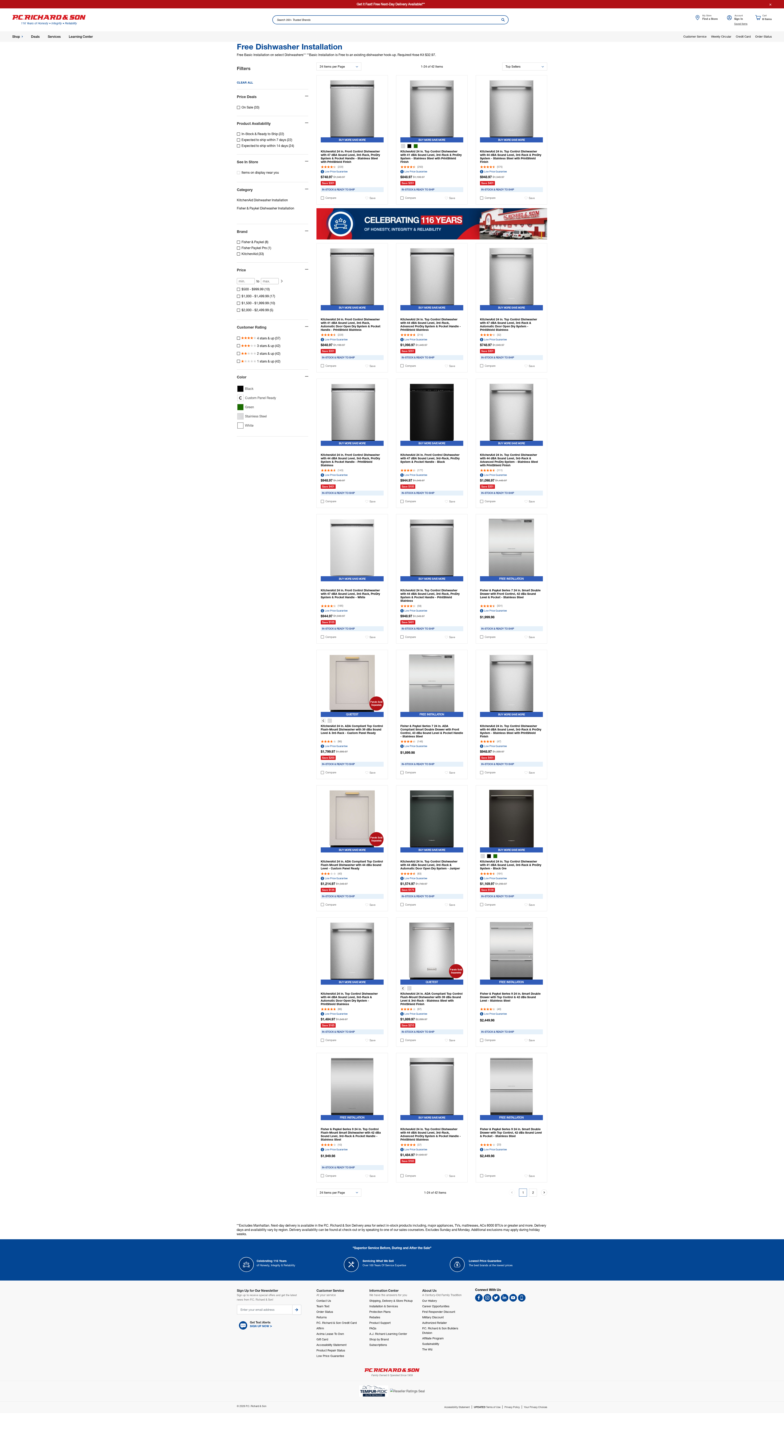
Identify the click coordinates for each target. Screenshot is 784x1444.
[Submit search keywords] (503, 19)
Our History (429, 1300)
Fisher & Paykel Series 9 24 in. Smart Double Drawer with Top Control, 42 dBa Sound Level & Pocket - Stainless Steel (511, 1132)
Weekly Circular (721, 36)
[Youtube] (513, 1298)
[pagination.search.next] (544, 1192)
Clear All (245, 82)
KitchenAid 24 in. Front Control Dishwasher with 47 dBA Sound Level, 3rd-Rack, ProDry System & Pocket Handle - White (350, 593)
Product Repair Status (330, 1350)
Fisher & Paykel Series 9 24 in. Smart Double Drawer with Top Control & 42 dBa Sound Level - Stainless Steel (510, 997)
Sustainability (430, 1344)
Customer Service (695, 36)
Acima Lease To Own (330, 1334)
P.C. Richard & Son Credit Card (336, 1322)
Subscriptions (378, 1345)
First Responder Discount (438, 1311)
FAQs (372, 1328)
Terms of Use (487, 1407)
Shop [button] (16, 37)
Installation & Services (383, 1306)
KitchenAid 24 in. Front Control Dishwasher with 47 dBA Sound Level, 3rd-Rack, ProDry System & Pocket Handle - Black (430, 458)
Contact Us (323, 1300)
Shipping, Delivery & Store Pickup (391, 1300)
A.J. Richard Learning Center (388, 1334)
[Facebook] (479, 1298)
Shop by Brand (379, 1339)
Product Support (380, 1322)
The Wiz (427, 1349)
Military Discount (433, 1317)
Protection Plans (380, 1311)
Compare (330, 197)
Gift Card (322, 1339)
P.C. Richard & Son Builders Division (440, 1330)
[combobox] (390, 19)
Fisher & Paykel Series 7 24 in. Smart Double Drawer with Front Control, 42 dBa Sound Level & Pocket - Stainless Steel (510, 593)
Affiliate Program (433, 1338)
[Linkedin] (504, 1298)
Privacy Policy (512, 1407)
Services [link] (54, 37)
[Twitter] (496, 1298)
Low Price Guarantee (336, 171)
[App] (522, 1298)
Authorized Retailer (434, 1322)
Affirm (320, 1328)
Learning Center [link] (81, 37)
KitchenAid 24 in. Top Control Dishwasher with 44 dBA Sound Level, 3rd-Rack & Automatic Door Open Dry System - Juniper (430, 865)
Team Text (322, 1306)
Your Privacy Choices (535, 1407)
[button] (272, 1325)
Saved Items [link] (740, 23)
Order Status (763, 36)
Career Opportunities (435, 1306)
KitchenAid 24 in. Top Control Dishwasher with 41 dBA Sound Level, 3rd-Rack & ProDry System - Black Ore (510, 865)
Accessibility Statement (331, 1345)
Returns (321, 1317)
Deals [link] (35, 37)
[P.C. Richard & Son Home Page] (392, 1370)
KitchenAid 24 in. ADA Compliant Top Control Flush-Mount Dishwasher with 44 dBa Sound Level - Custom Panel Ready (352, 865)
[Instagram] (487, 1298)
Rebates (374, 1317)
